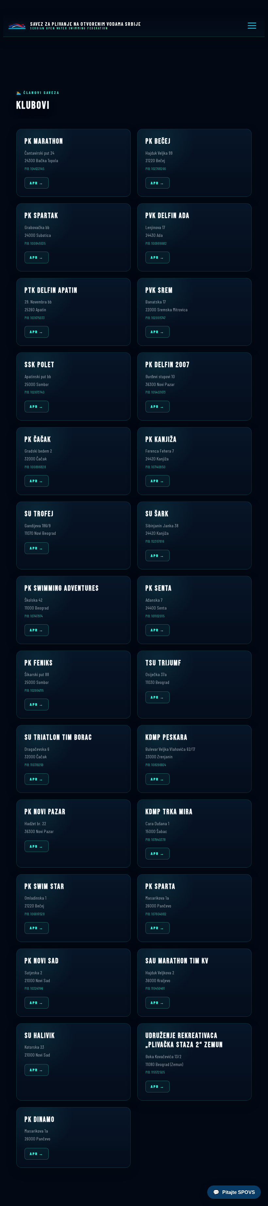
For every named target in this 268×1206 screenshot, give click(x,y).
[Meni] (252, 26)
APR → (36, 182)
